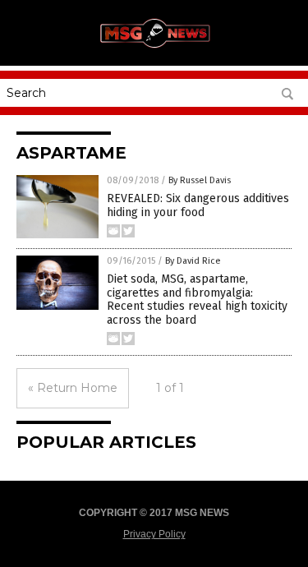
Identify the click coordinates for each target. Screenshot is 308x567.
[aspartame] (154, 48)
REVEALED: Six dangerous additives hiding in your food (198, 205)
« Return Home (72, 387)
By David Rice (193, 261)
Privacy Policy (154, 534)
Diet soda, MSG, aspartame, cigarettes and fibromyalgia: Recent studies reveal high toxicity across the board (197, 299)
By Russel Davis (199, 180)
